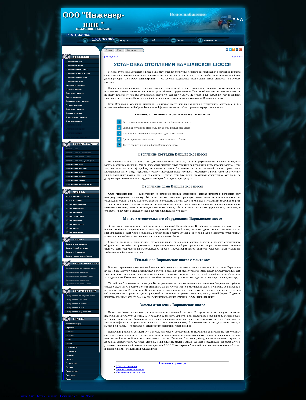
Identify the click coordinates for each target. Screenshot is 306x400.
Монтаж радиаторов (74, 232)
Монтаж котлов (72, 228)
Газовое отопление (73, 97)
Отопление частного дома (76, 69)
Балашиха (70, 331)
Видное (69, 343)
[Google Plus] (240, 49)
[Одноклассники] (233, 49)
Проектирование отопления (77, 272)
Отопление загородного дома (78, 73)
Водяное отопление (74, 89)
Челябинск (52, 396)
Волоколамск (71, 347)
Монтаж (79, 192)
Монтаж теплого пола (75, 216)
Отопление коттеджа (74, 65)
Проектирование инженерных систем (81, 268)
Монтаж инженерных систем (78, 196)
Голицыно (70, 355)
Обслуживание (84, 291)
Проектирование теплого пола (78, 283)
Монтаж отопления (74, 200)
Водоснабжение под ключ (76, 168)
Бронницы (70, 335)
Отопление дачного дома (76, 77)
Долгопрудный (72, 371)
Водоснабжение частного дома (78, 156)
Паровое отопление (74, 113)
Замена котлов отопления (76, 244)
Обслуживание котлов (75, 307)
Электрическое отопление (76, 117)
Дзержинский (71, 363)
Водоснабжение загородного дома (80, 160)
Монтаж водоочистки (75, 224)
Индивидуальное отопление (77, 101)
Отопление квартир (74, 121)
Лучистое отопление (74, 105)
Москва (90, 396)
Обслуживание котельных (76, 303)
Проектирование (86, 263)
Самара (23, 396)
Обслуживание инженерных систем (80, 295)
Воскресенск (71, 351)
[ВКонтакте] (227, 49)
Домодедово (71, 375)
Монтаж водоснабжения (76, 204)
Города (78, 319)
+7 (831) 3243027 (78, 35)
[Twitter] (230, 49)
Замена (78, 239)
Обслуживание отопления (76, 299)
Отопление (81, 57)
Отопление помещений (75, 129)
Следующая (236, 56)
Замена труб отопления (75, 252)
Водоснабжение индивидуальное (79, 184)
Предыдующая (110, 56)
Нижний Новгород (73, 323)
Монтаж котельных (74, 212)
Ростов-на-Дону (68, 396)
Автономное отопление (75, 85)
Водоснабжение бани (74, 172)
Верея (68, 339)
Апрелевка (70, 327)
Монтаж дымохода (74, 220)
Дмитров (69, 367)
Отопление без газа (74, 61)
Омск (32, 396)
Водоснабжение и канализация (78, 152)
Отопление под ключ (74, 81)
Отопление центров (74, 133)
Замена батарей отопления (77, 248)
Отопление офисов (73, 125)
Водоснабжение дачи (74, 164)
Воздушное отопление (75, 93)
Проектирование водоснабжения (79, 276)
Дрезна (69, 379)
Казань (41, 396)
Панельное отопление (75, 109)
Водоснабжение (85, 144)
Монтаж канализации (75, 208)
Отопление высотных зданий (78, 137)
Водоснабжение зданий (75, 180)
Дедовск (69, 359)
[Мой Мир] (237, 49)
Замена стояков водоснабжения (79, 256)
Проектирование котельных (77, 280)
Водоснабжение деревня (76, 176)
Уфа (81, 396)
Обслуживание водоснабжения (78, 311)
